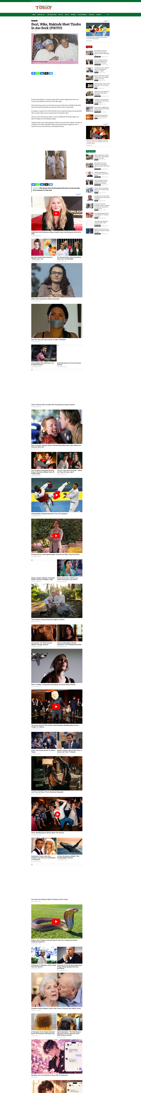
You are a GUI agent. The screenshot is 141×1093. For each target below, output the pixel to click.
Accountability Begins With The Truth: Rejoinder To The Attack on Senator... (101, 215)
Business (73, 14)
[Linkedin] (42, 73)
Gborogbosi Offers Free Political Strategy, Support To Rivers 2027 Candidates (102, 197)
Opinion (98, 14)
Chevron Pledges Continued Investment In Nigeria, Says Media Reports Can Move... (100, 61)
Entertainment (82, 14)
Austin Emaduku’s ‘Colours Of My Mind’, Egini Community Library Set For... (102, 85)
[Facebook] (33, 73)
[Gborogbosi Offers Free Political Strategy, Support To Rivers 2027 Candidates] (89, 198)
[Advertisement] (83, 7)
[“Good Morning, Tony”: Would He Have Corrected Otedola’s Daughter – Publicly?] (89, 69)
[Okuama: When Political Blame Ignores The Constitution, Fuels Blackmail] (89, 190)
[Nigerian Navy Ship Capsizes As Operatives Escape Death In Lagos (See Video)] (89, 93)
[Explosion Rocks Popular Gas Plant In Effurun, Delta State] (89, 117)
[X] (46, 73)
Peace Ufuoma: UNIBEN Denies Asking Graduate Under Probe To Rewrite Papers (102, 109)
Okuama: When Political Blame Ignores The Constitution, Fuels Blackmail (101, 190)
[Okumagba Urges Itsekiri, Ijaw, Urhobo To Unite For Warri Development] (89, 223)
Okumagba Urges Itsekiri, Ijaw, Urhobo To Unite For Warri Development (101, 223)
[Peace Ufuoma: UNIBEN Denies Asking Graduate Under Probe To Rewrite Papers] (89, 109)
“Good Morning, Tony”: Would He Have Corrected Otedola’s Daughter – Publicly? (101, 69)
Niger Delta (40, 14)
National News (52, 14)
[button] (108, 14)
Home (33, 14)
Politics (60, 14)
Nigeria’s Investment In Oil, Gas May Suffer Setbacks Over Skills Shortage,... (101, 231)
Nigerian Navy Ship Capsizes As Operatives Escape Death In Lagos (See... (101, 93)
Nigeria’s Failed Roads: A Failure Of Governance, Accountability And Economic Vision (101, 77)
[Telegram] (51, 73)
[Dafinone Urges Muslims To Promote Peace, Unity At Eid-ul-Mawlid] (89, 174)
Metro (67, 14)
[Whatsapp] (38, 73)
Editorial (91, 14)
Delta (96, 88)
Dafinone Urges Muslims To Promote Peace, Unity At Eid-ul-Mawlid (101, 174)
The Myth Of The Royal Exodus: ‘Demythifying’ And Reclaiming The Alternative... (101, 101)
